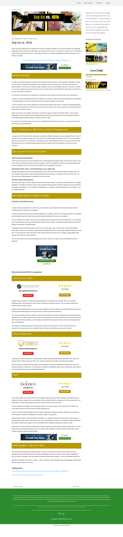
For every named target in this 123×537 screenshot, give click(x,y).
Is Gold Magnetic (69, 505)
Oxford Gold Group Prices (56, 507)
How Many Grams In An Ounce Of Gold (49, 505)
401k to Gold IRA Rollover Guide (76, 507)
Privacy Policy (56, 525)
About (68, 510)
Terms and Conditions (65, 525)
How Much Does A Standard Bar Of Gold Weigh (90, 505)
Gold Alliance (48, 507)
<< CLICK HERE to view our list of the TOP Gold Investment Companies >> (47, 60)
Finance (49, 510)
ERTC (84, 507)
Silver (36, 510)
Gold (33, 510)
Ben (35, 38)
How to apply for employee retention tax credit (21, 505)
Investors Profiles (57, 510)
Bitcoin (39, 510)
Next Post (77, 486)
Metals (52, 510)
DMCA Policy (84, 510)
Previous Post (17, 486)
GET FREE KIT (28, 295)
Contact (89, 510)
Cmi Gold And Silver (77, 505)
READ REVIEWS (64, 295)
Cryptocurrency (44, 510)
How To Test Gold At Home (36, 505)
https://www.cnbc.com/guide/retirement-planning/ (27, 475)
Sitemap (71, 510)
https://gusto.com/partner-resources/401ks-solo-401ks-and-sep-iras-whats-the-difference (40, 471)
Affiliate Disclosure (77, 510)
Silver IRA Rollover (65, 507)
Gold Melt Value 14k (61, 505)
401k (14, 9)
